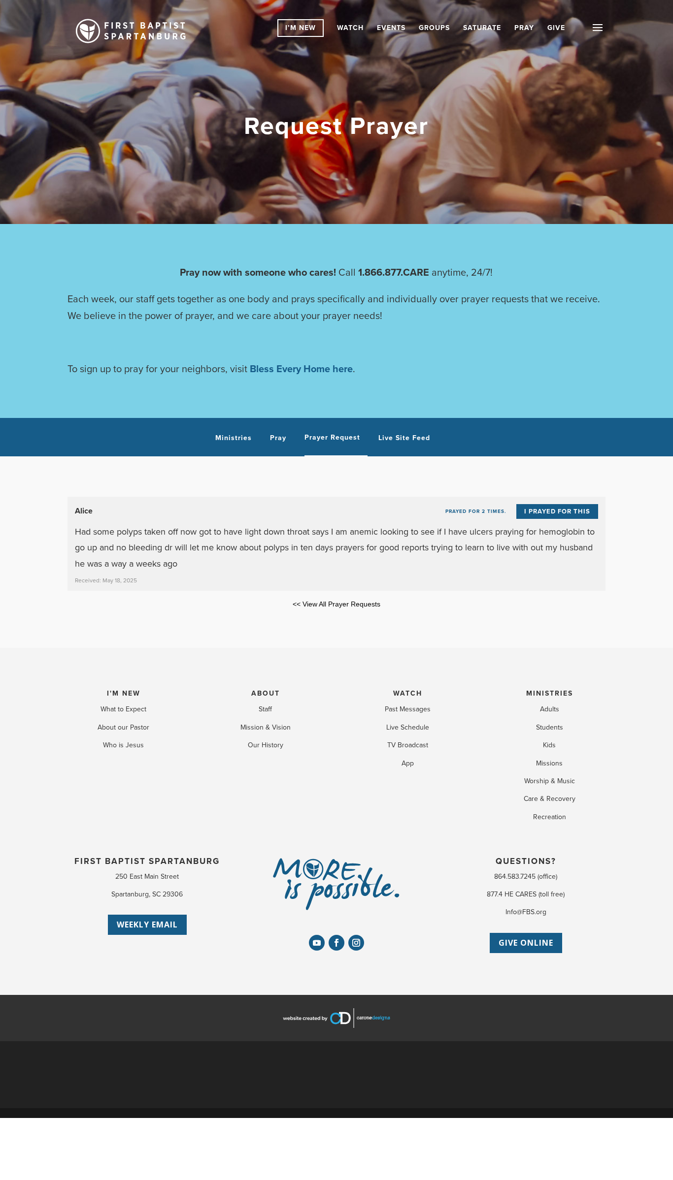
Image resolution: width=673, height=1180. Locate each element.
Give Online (526, 942)
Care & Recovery (549, 799)
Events (391, 28)
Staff (265, 709)
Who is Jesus (123, 745)
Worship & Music (549, 781)
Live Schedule (407, 727)
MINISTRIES (549, 693)
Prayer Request (332, 438)
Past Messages (408, 709)
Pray (524, 28)
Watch (350, 28)
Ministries (233, 438)
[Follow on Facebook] (336, 943)
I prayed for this (557, 511)
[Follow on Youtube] (317, 943)
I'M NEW (123, 693)
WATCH (407, 693)
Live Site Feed (404, 438)
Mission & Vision (265, 727)
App (408, 763)
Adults (549, 709)
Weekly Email (147, 924)
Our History (265, 745)
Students (549, 727)
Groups (434, 28)
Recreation (549, 817)
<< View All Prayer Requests (336, 604)
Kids (549, 745)
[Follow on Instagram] (356, 943)
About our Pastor (123, 727)
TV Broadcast (407, 745)
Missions (549, 763)
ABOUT (265, 693)
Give (556, 28)
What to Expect (123, 709)
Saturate (482, 28)
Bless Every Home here (301, 369)
